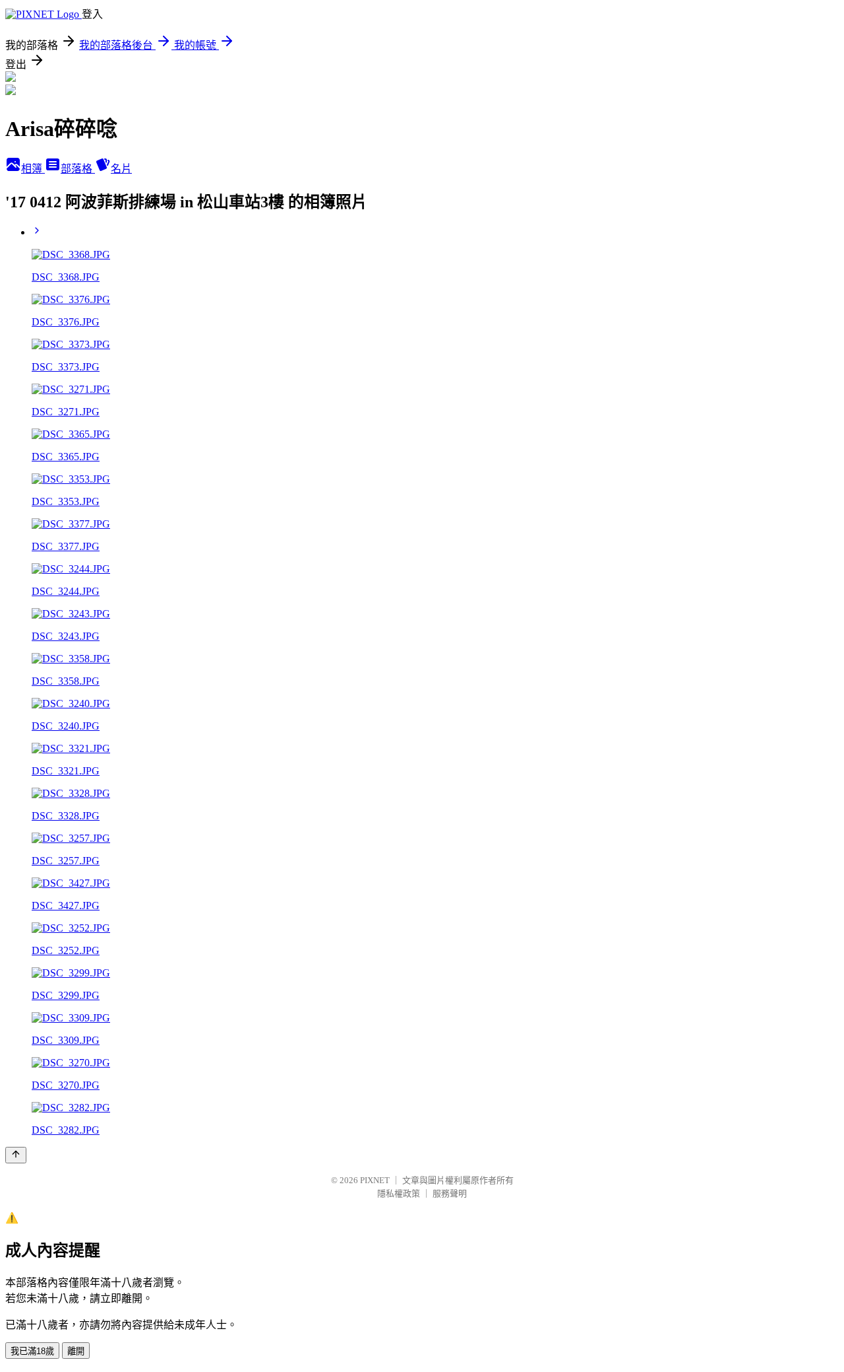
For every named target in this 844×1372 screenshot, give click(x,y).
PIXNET (375, 1180)
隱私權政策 (398, 1193)
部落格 (78, 168)
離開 (75, 1351)
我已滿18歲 (32, 1351)
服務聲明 (450, 1193)
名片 (121, 168)
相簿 (33, 168)
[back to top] (15, 1155)
